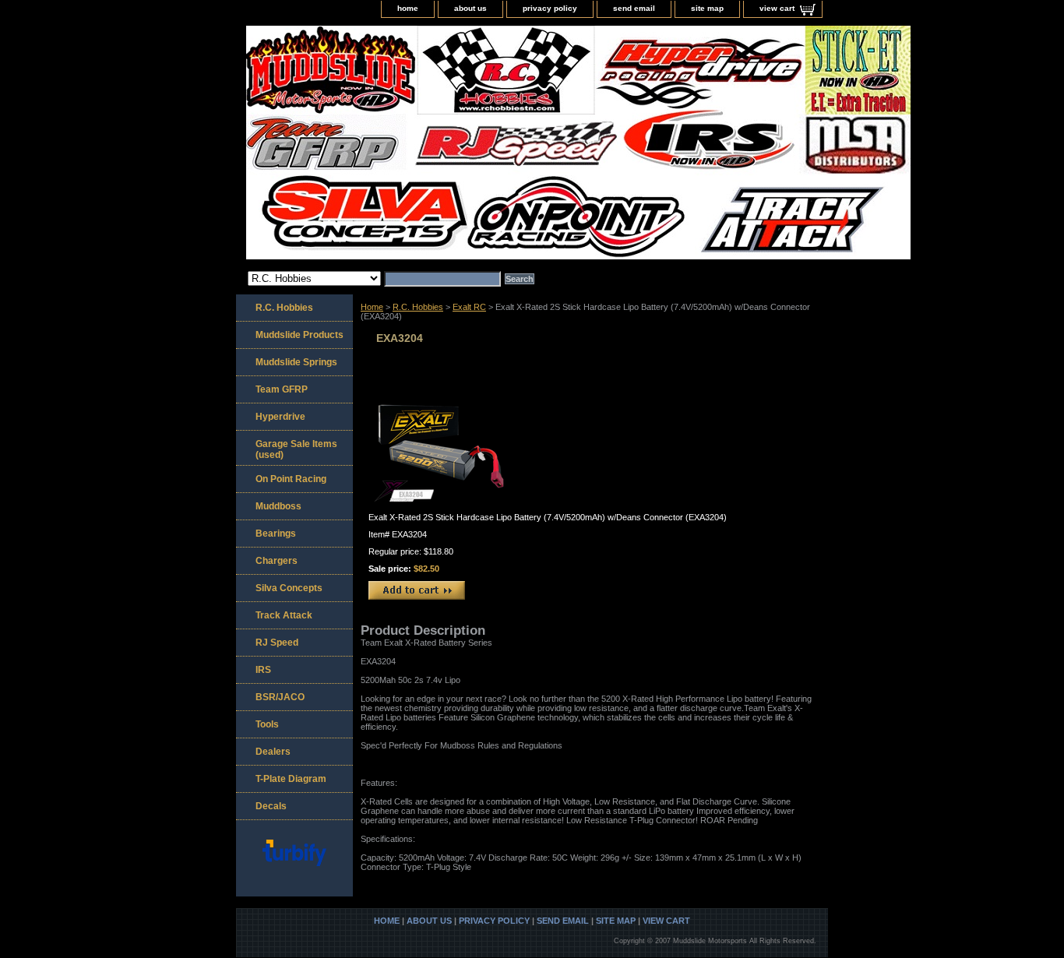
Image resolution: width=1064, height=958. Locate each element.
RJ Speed (276, 642)
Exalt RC (469, 307)
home (407, 8)
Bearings (275, 533)
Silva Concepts (288, 588)
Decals (271, 806)
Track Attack (283, 615)
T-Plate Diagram (290, 778)
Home (372, 307)
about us (470, 8)
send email (634, 8)
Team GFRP (281, 389)
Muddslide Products (299, 334)
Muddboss (278, 506)
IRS (263, 669)
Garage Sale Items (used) (296, 449)
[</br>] (430, 144)
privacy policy (550, 8)
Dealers (273, 751)
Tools (267, 724)
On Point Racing (290, 479)
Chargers (276, 560)
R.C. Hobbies (418, 307)
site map (707, 8)
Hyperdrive (280, 416)
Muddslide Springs (296, 362)
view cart (776, 8)
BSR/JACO (280, 697)
